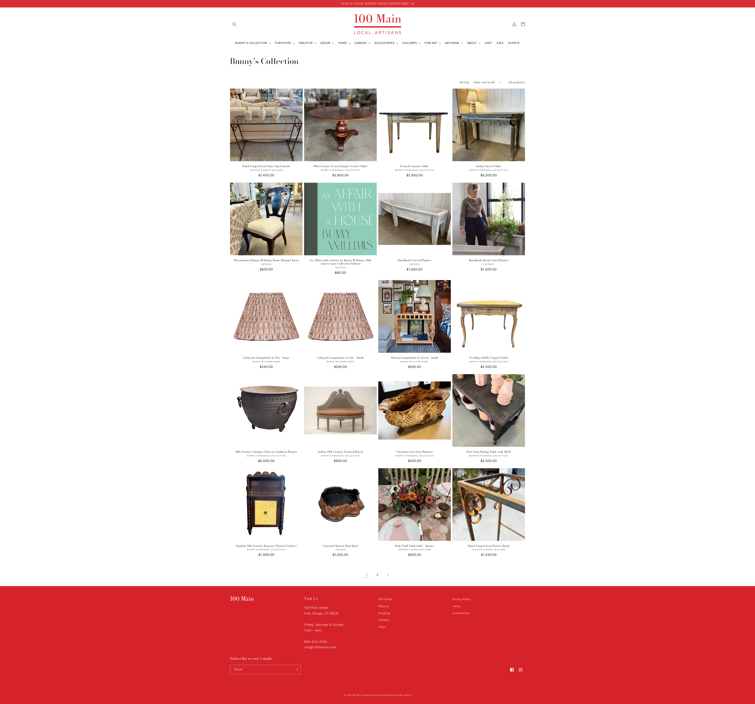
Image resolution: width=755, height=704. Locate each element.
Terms (456, 606)
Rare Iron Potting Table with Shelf (489, 451)
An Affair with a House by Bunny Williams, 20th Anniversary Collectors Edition (340, 262)
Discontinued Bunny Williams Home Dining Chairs (266, 260)
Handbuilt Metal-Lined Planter (488, 260)
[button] (234, 24)
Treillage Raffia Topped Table (488, 357)
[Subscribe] (296, 669)
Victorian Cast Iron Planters (414, 451)
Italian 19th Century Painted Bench (340, 451)
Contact (383, 620)
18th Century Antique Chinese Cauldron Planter (266, 451)
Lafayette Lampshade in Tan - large (266, 357)
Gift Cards (385, 599)
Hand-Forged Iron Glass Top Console (266, 166)
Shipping (384, 613)
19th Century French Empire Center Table (340, 166)
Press (382, 627)
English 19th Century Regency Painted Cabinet (266, 546)
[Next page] (388, 574)
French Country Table (414, 166)
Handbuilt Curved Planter (414, 260)
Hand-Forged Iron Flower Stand (488, 546)
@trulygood (405, 695)
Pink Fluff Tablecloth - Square (414, 546)
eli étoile (376, 695)
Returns (383, 606)
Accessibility (461, 613)
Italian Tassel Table (488, 166)
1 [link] (367, 574)
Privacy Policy (461, 599)
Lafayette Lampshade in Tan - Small (340, 357)
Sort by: (464, 82)
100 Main (356, 695)
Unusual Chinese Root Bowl (340, 546)
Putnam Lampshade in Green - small (414, 357)
